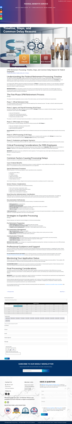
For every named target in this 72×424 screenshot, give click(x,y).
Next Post (62, 291)
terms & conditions (51, 407)
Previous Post (10, 291)
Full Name (6, 325)
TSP (29, 7)
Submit (7, 358)
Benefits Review (24, 7)
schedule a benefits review (53, 384)
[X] (1, 9)
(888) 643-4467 (45, 384)
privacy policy (59, 407)
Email (5, 333)
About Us (17, 7)
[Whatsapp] (1, 18)
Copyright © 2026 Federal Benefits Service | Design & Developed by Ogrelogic (52, 422)
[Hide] (0, 20)
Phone (6, 329)
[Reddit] (1, 12)
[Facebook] (1, 7)
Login (54, 7)
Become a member (48, 7)
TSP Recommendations (29, 386)
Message (6, 341)
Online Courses (28, 389)
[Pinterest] (1, 16)
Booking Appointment (9, 297)
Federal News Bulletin (37, 7)
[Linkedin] (1, 14)
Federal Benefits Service (36, 4)
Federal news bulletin (11, 73)
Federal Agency (7, 337)
